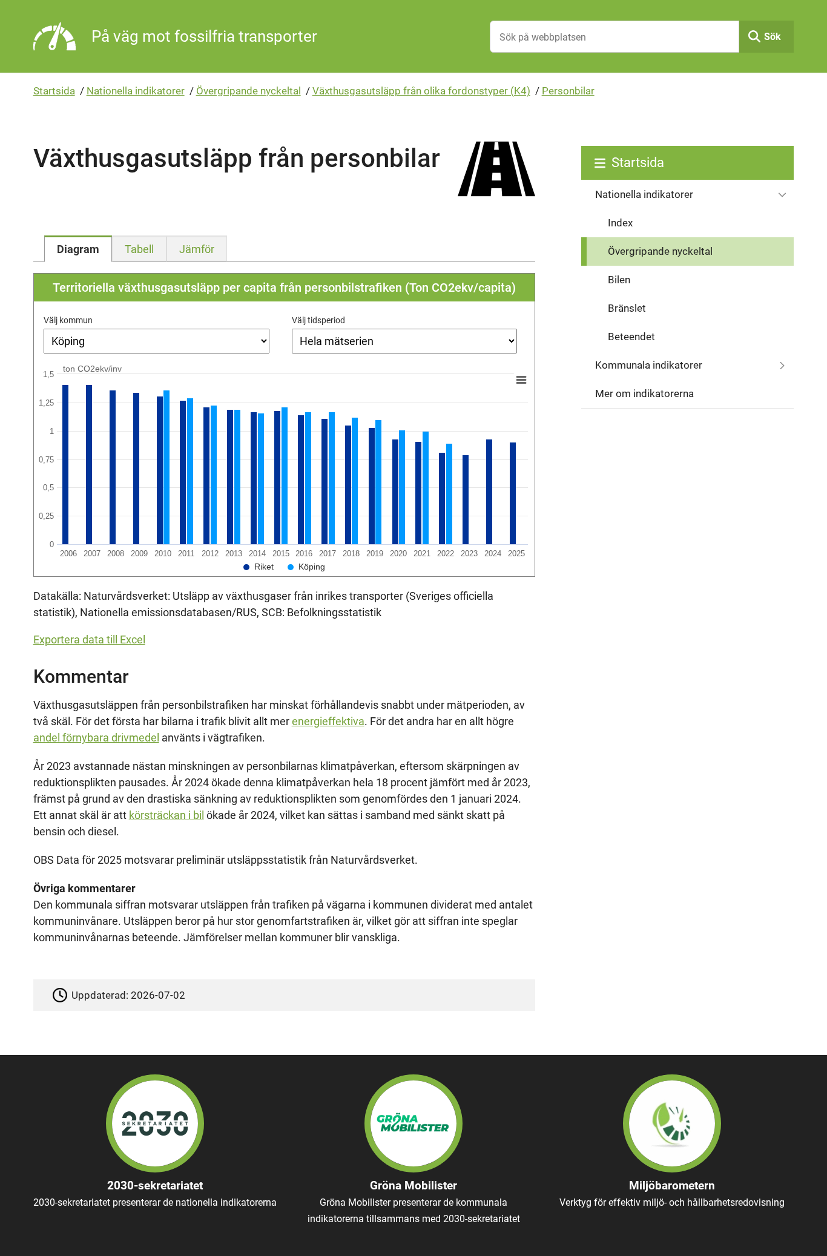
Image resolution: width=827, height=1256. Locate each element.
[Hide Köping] (306, 566)
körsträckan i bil (166, 815)
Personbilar (568, 91)
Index (620, 223)
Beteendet (631, 336)
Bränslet (627, 308)
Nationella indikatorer (136, 91)
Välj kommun (68, 320)
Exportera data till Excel (89, 639)
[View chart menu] (520, 380)
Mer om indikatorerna (644, 393)
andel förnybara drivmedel (96, 737)
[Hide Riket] (258, 566)
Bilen (619, 280)
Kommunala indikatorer (648, 365)
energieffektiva (328, 721)
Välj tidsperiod (318, 320)
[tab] (78, 248)
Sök (772, 36)
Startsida (54, 91)
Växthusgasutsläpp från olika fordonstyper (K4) (421, 91)
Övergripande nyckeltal (248, 91)
